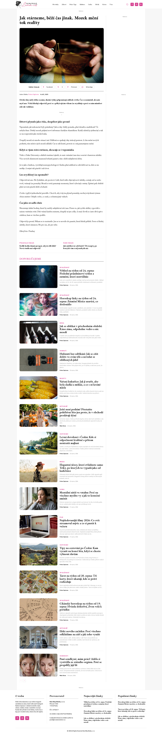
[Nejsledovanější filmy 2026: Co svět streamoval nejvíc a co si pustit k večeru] (38, 526)
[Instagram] (136, 4)
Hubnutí (63, 350)
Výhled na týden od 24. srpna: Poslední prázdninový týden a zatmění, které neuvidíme (77, 273)
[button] (127, 4)
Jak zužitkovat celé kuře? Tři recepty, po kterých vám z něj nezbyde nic (80, 247)
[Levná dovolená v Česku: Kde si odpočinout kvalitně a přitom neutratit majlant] (38, 443)
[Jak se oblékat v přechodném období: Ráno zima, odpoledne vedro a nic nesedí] (38, 332)
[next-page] (24, 680)
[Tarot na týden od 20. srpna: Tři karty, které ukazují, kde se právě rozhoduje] (38, 581)
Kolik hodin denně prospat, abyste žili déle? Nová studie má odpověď (38, 247)
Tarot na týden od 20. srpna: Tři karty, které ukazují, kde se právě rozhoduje (78, 578)
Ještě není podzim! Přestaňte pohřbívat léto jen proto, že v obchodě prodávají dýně (81, 412)
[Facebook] (132, 4)
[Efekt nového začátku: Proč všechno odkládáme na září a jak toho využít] (38, 637)
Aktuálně (63, 406)
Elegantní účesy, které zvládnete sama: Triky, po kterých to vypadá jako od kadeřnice (81, 468)
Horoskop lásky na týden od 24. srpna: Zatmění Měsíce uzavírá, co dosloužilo (79, 301)
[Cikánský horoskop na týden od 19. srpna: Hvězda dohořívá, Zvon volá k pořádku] (38, 609)
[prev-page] (21, 680)
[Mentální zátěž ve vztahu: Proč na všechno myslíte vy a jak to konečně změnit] (38, 498)
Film (61, 517)
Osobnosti (64, 656)
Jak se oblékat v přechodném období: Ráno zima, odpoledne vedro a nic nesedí (81, 329)
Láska (62, 489)
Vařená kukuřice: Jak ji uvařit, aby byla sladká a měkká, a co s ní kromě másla (80, 384)
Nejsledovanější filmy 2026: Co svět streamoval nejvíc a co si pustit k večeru (80, 523)
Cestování (64, 434)
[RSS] (141, 4)
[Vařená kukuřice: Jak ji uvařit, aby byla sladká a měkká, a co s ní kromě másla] (38, 387)
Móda (62, 323)
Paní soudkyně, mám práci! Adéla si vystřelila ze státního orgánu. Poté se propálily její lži (81, 662)
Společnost (64, 267)
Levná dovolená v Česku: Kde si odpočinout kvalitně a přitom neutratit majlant (78, 440)
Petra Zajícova (33, 94)
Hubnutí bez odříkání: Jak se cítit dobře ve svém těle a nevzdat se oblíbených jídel (79, 357)
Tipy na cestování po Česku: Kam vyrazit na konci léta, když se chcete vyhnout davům (80, 551)
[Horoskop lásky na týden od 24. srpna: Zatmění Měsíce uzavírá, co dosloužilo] (38, 304)
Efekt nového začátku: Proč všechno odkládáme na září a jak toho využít (80, 632)
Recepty (63, 378)
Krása (62, 461)
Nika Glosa (63, 426)
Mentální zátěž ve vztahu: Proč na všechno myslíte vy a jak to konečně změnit (80, 495)
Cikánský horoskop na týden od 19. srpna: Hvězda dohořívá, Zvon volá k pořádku (81, 606)
